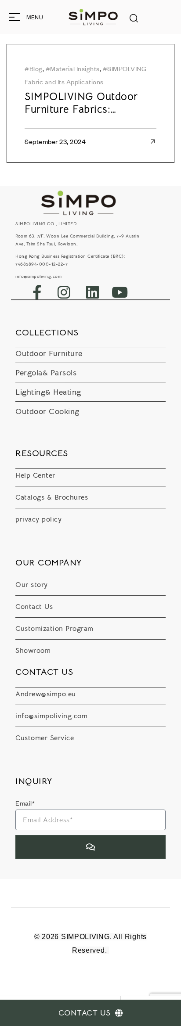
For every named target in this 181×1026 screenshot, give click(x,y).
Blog (36, 68)
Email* (25, 803)
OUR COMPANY (48, 562)
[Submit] (90, 847)
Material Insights (75, 68)
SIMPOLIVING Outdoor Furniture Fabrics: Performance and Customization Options (81, 103)
